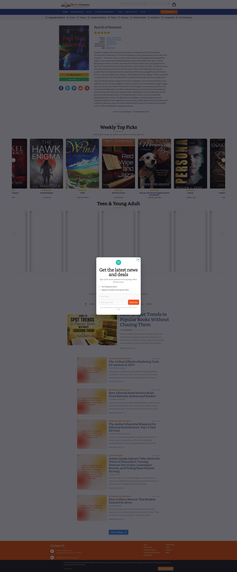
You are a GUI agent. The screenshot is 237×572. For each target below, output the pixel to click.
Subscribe (133, 302)
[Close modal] (138, 259)
